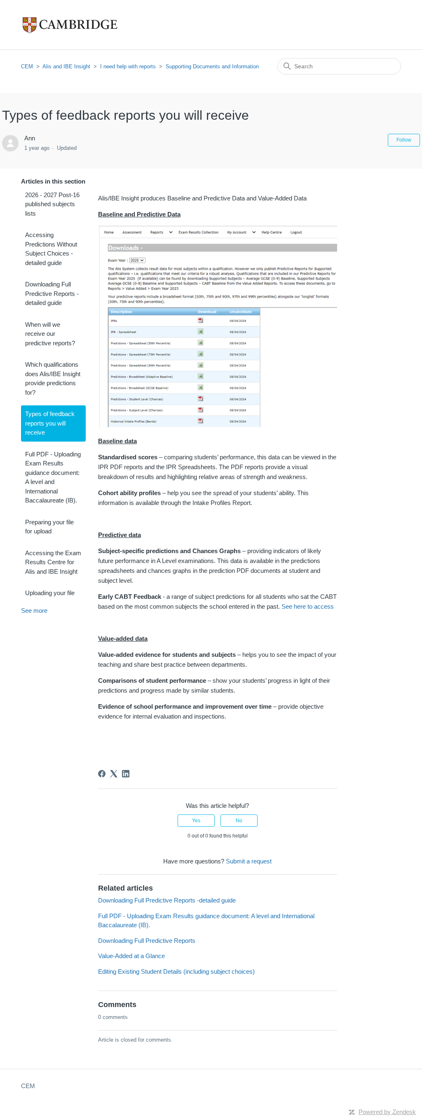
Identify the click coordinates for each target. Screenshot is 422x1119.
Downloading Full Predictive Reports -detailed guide (52, 293)
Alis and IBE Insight (66, 66)
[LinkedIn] (125, 773)
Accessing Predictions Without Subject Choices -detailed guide (51, 248)
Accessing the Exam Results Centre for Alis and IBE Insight (53, 562)
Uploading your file (50, 592)
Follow (403, 140)
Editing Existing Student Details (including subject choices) (176, 971)
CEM (27, 66)
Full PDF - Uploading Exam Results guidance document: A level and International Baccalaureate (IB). (53, 477)
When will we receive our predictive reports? (50, 334)
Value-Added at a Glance (131, 955)
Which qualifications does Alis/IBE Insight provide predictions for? (52, 378)
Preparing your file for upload (49, 527)
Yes (196, 821)
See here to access (307, 606)
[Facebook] (102, 773)
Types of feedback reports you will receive (50, 423)
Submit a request (249, 861)
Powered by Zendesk (387, 1111)
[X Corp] (113, 773)
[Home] (87, 24)
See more (34, 610)
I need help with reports (128, 66)
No (239, 821)
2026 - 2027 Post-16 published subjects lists (52, 204)
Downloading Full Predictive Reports (146, 940)
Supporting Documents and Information (212, 66)
